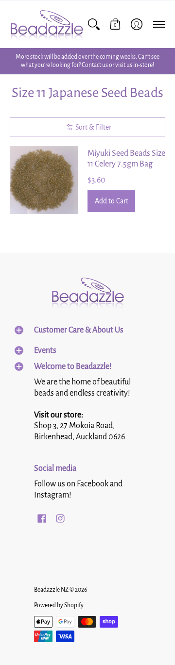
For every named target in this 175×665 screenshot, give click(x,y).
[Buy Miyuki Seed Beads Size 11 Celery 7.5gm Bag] (44, 180)
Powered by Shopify (59, 605)
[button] (115, 24)
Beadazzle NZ (51, 589)
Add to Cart (111, 201)
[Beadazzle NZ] (46, 24)
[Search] (94, 24)
